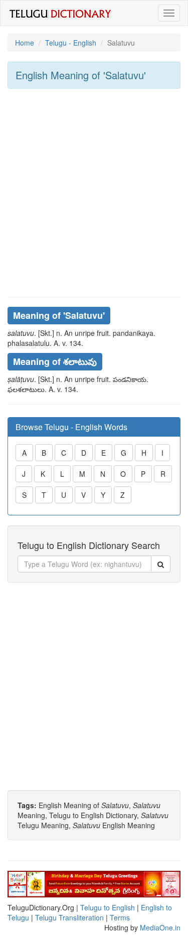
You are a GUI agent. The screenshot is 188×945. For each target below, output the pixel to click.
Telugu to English (107, 907)
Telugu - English (70, 43)
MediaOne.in (160, 927)
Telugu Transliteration (69, 917)
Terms (120, 917)
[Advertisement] (94, 193)
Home (24, 43)
